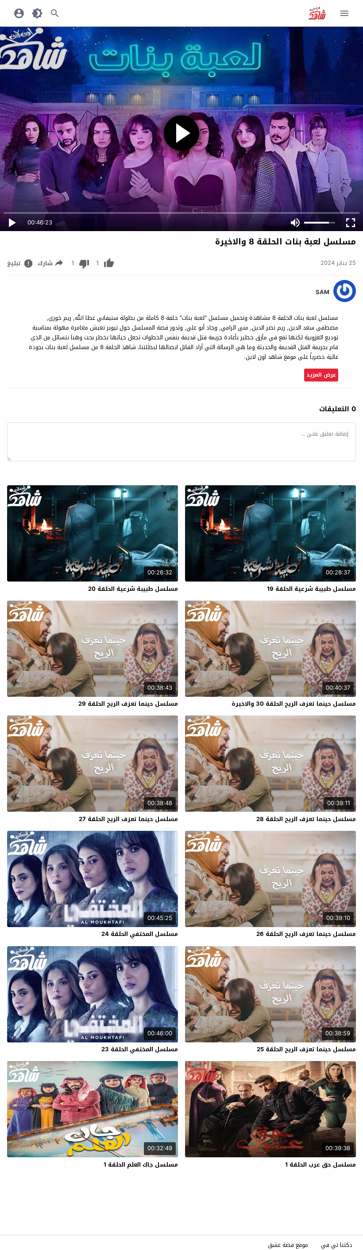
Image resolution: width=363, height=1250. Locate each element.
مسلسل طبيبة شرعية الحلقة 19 (311, 588)
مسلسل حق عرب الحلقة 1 (320, 1164)
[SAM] (344, 300)
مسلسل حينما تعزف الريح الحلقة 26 (306, 933)
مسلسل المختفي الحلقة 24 (139, 933)
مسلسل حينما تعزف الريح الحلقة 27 (128, 819)
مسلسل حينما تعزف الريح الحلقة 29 (128, 703)
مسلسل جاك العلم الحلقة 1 (141, 1164)
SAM (322, 292)
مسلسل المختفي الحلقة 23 (139, 1049)
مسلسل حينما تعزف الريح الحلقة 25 (306, 1049)
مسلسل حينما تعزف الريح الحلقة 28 (306, 819)
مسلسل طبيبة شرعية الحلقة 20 (133, 588)
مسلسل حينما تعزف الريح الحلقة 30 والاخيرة (294, 703)
